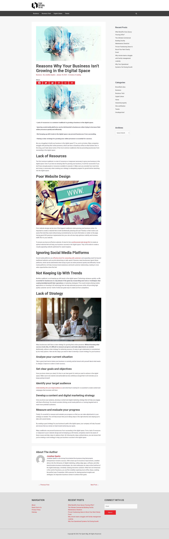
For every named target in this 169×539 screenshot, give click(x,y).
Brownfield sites (120, 87)
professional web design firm (81, 242)
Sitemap (34, 512)
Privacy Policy (36, 510)
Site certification (120, 106)
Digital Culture (119, 96)
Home (117, 100)
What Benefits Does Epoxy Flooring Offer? (81, 505)
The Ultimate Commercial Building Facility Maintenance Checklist (123, 40)
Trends (117, 109)
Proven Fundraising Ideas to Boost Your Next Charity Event (124, 49)
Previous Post (44, 485)
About (33, 505)
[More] (72, 82)
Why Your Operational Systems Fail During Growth (83, 521)
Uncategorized (119, 112)
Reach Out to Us (37, 507)
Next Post (95, 485)
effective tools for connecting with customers (67, 258)
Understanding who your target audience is (49, 388)
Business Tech (119, 93)
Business (39, 75)
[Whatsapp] (65, 82)
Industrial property (121, 103)
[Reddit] (52, 82)
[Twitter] (46, 82)
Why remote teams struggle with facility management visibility (123, 58)
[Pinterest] (59, 82)
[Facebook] (39, 82)
